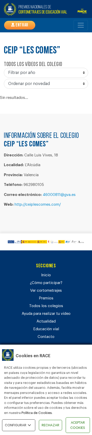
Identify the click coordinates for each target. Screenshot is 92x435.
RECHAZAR (50, 425)
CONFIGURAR (15, 425)
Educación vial (46, 329)
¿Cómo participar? (46, 283)
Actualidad (46, 321)
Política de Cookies (36, 412)
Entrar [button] (21, 25)
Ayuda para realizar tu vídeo (46, 314)
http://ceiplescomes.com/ (38, 204)
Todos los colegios (46, 306)
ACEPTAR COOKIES (77, 425)
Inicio (46, 275)
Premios (46, 298)
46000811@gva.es (59, 195)
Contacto (46, 337)
